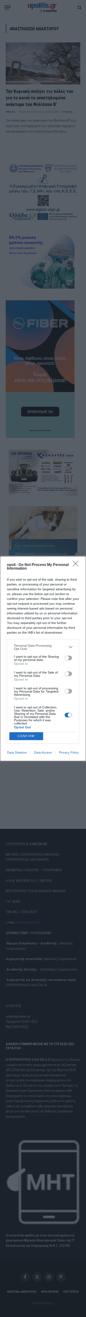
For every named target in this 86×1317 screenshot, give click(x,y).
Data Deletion (17, 752)
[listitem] (43, 647)
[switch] (68, 658)
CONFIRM (26, 736)
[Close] (77, 565)
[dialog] (43, 658)
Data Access (43, 752)
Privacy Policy (69, 752)
